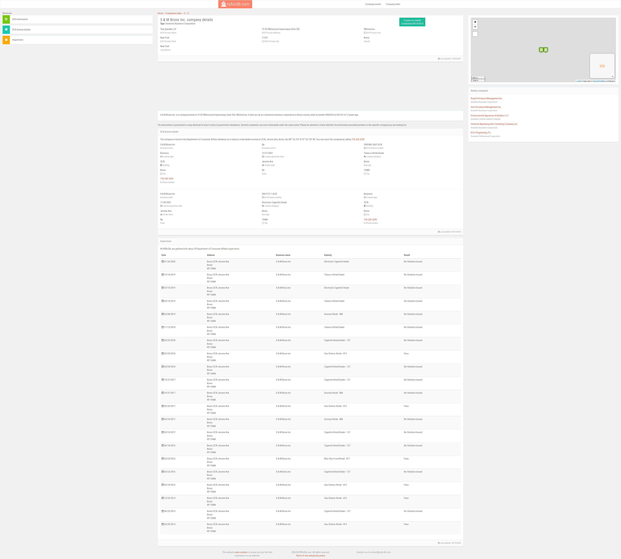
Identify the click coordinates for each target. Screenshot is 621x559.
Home (160, 13)
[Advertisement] (77, 69)
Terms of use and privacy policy (310, 555)
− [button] (475, 27)
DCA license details (21, 29)
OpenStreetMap (599, 81)
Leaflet (579, 81)
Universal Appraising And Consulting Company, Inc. (494, 124)
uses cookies (241, 552)
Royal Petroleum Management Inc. (487, 98)
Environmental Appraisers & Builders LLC (490, 115)
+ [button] (475, 22)
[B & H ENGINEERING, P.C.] (541, 50)
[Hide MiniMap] (612, 76)
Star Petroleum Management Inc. (486, 107)
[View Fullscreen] (475, 34)
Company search (373, 4)
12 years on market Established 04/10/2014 (412, 22)
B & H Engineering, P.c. (481, 132)
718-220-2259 (357, 139)
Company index (393, 4)
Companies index (174, 13)
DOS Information (20, 19)
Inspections (17, 39)
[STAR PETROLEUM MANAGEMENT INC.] (545, 50)
